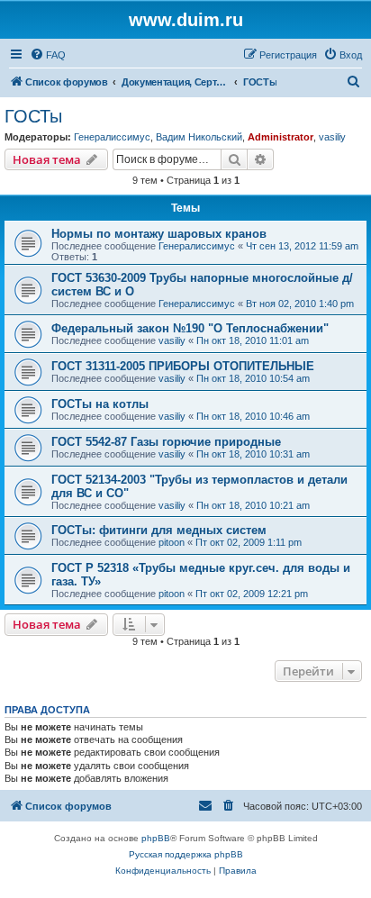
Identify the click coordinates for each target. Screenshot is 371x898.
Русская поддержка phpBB (186, 854)
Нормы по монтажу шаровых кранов (159, 233)
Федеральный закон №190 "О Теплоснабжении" (190, 328)
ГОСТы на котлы (100, 404)
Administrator (280, 137)
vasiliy (332, 137)
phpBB (155, 838)
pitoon (171, 542)
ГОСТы (33, 116)
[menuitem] (48, 55)
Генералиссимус (112, 137)
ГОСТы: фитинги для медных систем (159, 530)
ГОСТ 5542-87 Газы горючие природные (166, 442)
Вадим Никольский (199, 137)
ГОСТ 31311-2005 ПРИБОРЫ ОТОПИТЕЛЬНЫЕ (182, 366)
